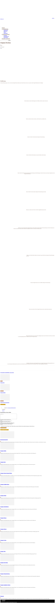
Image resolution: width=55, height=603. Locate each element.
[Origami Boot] (5, 380)
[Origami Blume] (7, 516)
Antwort (3, 410)
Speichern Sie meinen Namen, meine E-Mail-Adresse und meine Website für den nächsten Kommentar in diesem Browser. (17, 426)
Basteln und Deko (6, 38)
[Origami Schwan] (5, 390)
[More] (14, 50)
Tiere (5, 32)
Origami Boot (2, 382)
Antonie (1, 45)
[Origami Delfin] (7, 449)
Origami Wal (2, 551)
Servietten (6, 37)
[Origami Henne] (7, 527)
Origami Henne (3, 529)
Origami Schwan (2, 392)
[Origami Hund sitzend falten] (5, 400)
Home (3, 27)
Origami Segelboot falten (5, 584)
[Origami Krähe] (7, 493)
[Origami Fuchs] (7, 538)
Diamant (2, 596)
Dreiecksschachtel (4, 439)
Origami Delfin (3, 450)
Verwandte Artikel (4, 372)
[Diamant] (7, 594)
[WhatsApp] (11, 50)
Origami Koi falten (4, 562)
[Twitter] (4, 50)
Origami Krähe (3, 495)
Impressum (3, 600)
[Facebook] (1, 50)
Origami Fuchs (3, 540)
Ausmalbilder (5, 29)
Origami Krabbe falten (4, 484)
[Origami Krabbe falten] (7, 482)
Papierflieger (6, 36)
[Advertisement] (27, 74)
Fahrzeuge (6, 30)
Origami (5, 35)
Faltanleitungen (6, 34)
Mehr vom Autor (11, 372)
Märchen (5, 31)
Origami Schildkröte (4, 506)
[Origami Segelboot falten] (7, 583)
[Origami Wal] (7, 549)
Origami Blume (3, 517)
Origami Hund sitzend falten (4, 402)
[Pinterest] (8, 50)
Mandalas (6, 33)
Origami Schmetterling (5, 573)
